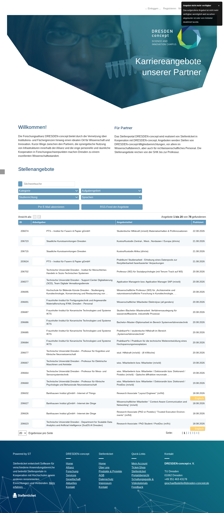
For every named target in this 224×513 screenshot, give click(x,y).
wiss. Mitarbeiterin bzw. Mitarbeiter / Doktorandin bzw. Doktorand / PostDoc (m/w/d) (151, 383)
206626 (25, 413)
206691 (25, 302)
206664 (25, 373)
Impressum (105, 483)
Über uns (104, 467)
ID (21, 222)
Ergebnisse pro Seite (41, 433)
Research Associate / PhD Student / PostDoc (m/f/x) (143, 423)
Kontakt (70, 487)
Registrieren (169, 8)
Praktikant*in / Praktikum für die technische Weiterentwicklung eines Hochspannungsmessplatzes (152, 342)
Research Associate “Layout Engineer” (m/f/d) (140, 393)
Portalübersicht (140, 475)
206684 (25, 342)
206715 (25, 251)
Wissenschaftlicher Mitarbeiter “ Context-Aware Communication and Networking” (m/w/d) (152, 403)
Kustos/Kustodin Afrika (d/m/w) (132, 251)
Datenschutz (106, 479)
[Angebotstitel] (39, 217)
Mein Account (139, 463)
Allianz (70, 467)
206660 (25, 383)
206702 (25, 271)
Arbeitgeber (39, 222)
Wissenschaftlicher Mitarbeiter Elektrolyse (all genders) (145, 302)
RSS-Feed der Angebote (114, 206)
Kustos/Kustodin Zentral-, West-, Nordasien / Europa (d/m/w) (148, 241)
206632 (25, 393)
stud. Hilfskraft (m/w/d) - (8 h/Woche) (136, 352)
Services (71, 475)
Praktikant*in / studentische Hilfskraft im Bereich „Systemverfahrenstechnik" (141, 332)
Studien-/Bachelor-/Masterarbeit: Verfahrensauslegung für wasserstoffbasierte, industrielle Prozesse (147, 312)
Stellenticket (139, 471)
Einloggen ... (154, 8)
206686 (25, 322)
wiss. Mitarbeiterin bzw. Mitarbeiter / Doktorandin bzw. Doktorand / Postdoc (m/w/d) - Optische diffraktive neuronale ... (151, 373)
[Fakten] (34, 217)
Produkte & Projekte (110, 471)
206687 (25, 312)
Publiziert (198, 222)
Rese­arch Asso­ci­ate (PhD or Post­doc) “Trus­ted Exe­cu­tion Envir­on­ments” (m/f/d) (151, 413)
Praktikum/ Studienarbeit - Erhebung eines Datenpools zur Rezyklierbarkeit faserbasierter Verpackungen (147, 261)
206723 (25, 241)
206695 (25, 292)
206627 (25, 403)
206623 (25, 423)
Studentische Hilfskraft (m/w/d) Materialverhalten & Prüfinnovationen (152, 231)
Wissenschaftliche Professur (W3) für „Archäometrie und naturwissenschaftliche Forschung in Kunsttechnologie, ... (146, 292)
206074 (25, 231)
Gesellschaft (73, 479)
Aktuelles (71, 483)
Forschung (72, 471)
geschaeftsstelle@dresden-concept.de (186, 483)
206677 (25, 352)
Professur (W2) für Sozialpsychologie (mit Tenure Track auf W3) (150, 271)
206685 (25, 332)
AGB (101, 475)
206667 (25, 362)
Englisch (199, 398)
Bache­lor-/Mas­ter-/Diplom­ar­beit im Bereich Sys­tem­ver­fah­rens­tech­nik (152, 322)
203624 (25, 261)
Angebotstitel (124, 222)
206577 (25, 281)
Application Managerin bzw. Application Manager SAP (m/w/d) (149, 281)
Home (69, 463)
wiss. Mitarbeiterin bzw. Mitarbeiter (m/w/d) (139, 362)
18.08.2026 (199, 393)
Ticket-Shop (138, 467)
